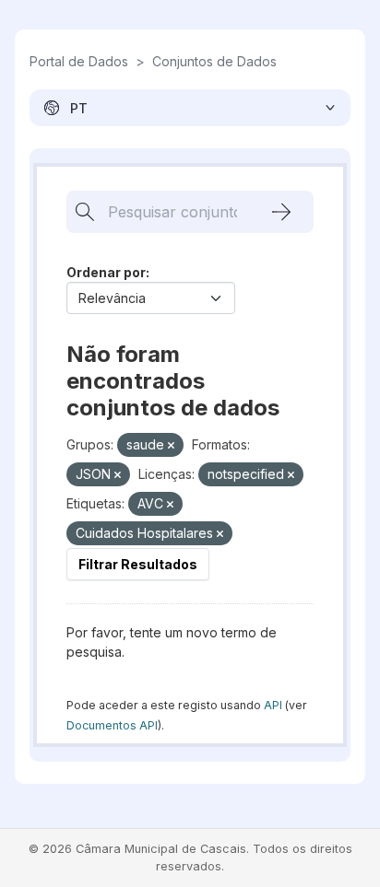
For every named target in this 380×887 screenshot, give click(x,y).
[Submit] (281, 211)
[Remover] (171, 445)
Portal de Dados (79, 61)
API (273, 705)
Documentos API (112, 725)
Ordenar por (106, 272)
